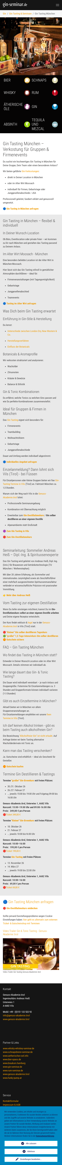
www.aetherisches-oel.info (15, 1055)
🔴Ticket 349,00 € (11, 814)
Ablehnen (31, 1151)
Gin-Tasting (17, 856)
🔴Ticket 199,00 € (11, 851)
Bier (7, 80)
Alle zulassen (31, 1143)
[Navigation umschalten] (57, 5)
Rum (35, 92)
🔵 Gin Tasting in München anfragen (20, 208)
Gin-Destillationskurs (34, 515)
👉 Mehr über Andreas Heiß (16, 595)
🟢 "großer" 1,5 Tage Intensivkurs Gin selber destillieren (30, 636)
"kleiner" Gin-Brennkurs (22, 820)
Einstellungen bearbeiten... (31, 1159)
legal (30, 622)
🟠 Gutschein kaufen (13, 766)
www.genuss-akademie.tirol (16, 1019)
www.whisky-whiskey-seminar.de (18, 1048)
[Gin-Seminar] (24, 5)
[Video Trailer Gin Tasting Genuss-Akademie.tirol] (31, 954)
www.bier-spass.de (12, 1059)
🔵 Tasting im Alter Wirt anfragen (19, 303)
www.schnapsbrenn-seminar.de (18, 1052)
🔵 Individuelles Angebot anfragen (20, 461)
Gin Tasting (12, 419)
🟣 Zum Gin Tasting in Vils (16, 531)
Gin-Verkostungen (30, 171)
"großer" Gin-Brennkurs (23, 780)
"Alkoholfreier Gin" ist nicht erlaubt (35, 735)
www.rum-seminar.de (13, 1070)
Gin (34, 106)
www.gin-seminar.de (12, 1066)
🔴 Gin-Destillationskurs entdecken (20, 908)
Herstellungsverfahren (18, 340)
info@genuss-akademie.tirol (16, 1015)
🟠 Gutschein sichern (13, 639)
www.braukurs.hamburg (14, 1063)
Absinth (10, 124)
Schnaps (39, 80)
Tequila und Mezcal (38, 124)
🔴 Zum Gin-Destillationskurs (17, 537)
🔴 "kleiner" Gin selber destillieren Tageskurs (25, 632)
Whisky (10, 92)
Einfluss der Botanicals (18, 346)
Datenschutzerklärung (45, 1136)
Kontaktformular (11, 1101)
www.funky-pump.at (12, 1077)
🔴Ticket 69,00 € (11, 887)
